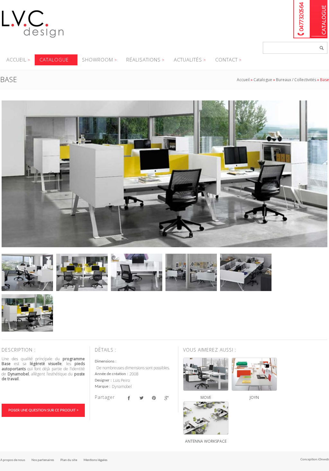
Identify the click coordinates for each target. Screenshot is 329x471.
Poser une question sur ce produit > (43, 410)
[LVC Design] (33, 38)
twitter (141, 398)
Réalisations (143, 59)
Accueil (16, 59)
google (166, 398)
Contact (226, 59)
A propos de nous (12, 460)
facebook (128, 398)
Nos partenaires (42, 460)
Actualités (188, 59)
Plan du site (68, 460)
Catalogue (318, 19)
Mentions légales (95, 460)
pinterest (153, 398)
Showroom (97, 59)
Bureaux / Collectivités (296, 79)
